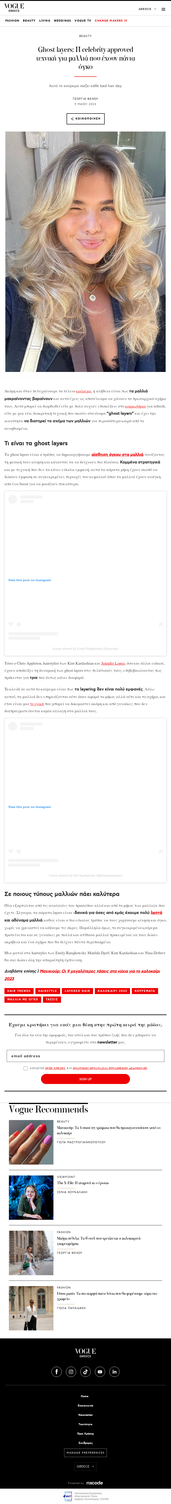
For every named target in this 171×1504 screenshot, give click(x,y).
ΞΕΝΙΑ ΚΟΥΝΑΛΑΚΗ (72, 1192)
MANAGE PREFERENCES (86, 1453)
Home (84, 1396)
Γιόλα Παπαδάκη (71, 1308)
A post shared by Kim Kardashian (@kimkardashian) (85, 875)
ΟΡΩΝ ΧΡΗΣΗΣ (55, 1068)
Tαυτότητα (85, 1424)
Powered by (76, 1483)
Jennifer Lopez (113, 663)
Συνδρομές (86, 1443)
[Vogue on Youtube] (100, 1371)
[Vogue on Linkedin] (114, 1371)
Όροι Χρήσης (85, 1433)
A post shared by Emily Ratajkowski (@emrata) (85, 648)
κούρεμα (83, 391)
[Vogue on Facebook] (57, 1371)
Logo (85, 1354)
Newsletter (85, 1415)
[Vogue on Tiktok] (86, 1371)
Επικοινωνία (85, 1405)
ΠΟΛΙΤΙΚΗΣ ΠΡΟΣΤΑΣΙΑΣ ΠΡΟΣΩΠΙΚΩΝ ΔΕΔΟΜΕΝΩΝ (110, 1068)
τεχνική (37, 703)
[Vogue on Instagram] (71, 1371)
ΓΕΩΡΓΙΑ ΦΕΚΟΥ (85, 99)
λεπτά (156, 912)
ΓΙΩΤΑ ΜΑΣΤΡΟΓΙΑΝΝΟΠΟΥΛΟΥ (81, 1142)
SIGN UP (85, 1079)
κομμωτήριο (135, 406)
